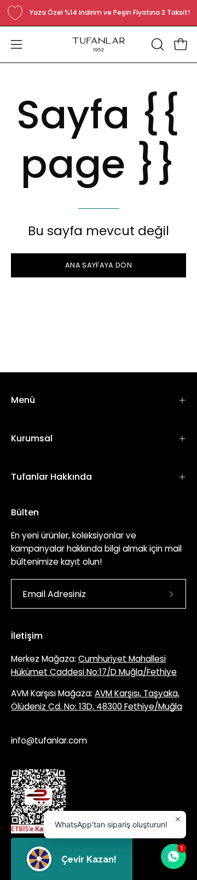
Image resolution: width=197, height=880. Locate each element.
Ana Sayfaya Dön (98, 265)
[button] (156, 44)
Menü (23, 400)
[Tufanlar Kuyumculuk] (98, 44)
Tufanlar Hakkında (51, 476)
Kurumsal (32, 438)
